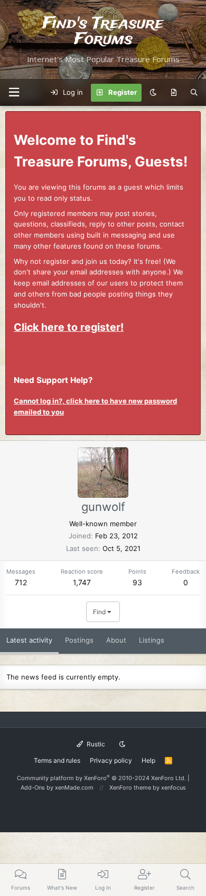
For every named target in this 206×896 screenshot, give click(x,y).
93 (137, 582)
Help (148, 760)
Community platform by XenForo (101, 778)
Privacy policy (111, 760)
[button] (13, 92)
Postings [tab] (79, 640)
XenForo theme (130, 787)
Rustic (95, 744)
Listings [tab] (151, 640)
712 (21, 582)
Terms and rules (57, 760)
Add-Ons (33, 787)
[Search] (194, 92)
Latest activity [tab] (29, 640)
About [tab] (116, 640)
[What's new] (173, 92)
